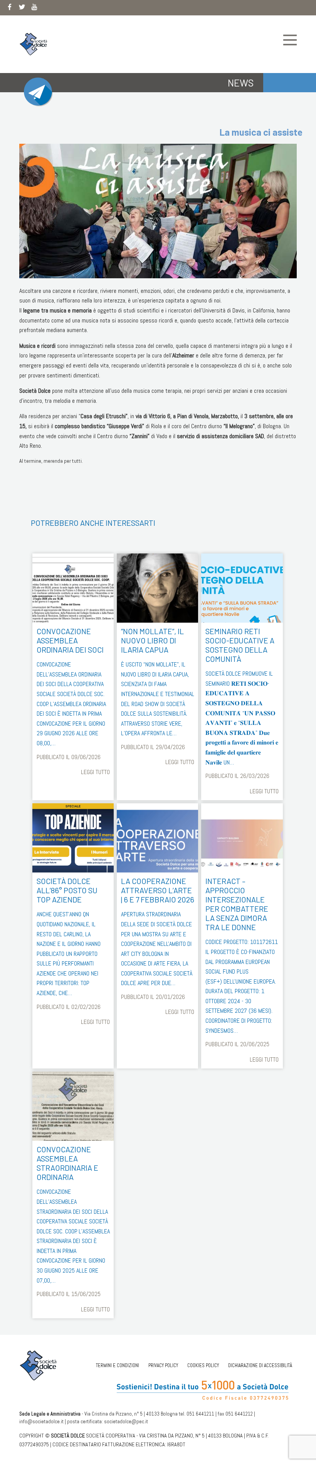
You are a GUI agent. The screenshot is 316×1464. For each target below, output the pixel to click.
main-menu (290, 40)
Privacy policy (163, 1365)
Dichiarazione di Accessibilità (260, 1365)
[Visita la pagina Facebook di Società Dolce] (9, 8)
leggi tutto (95, 772)
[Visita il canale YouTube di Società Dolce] (34, 8)
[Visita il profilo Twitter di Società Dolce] (22, 8)
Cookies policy (203, 1365)
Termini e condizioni (117, 1365)
